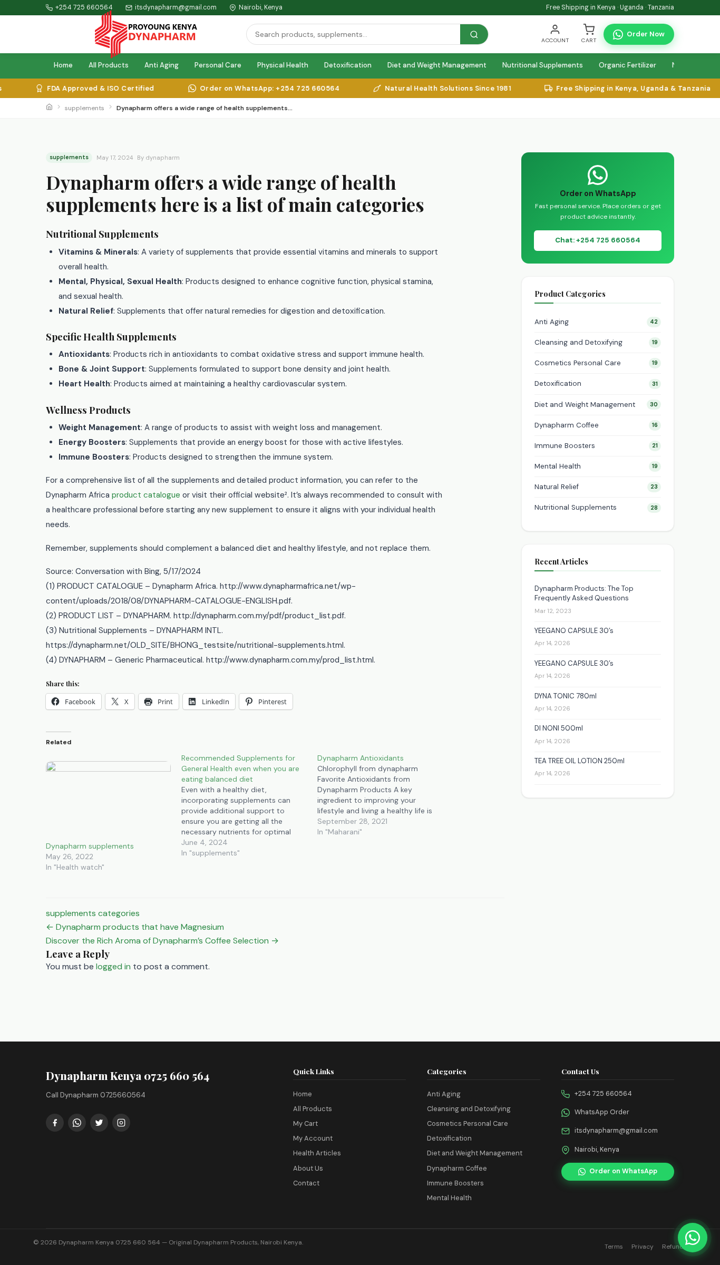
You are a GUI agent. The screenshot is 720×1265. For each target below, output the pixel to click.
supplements (84, 108)
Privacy (642, 1246)
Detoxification (348, 65)
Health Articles (317, 1153)
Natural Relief (596, 486)
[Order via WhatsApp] (692, 1237)
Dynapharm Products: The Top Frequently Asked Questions (584, 593)
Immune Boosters (596, 445)
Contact (306, 1183)
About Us (308, 1168)
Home (63, 65)
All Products (109, 65)
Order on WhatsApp (623, 1170)
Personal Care (217, 65)
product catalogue (146, 495)
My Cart (305, 1123)
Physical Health (282, 65)
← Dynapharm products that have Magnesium (135, 926)
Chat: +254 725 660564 (597, 240)
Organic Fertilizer (627, 65)
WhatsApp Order (602, 1111)
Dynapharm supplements (90, 846)
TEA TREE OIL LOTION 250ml (579, 760)
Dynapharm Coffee (596, 425)
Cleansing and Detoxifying (596, 342)
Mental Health (596, 466)
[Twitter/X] (99, 1123)
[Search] (474, 34)
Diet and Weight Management (437, 65)
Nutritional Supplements (542, 65)
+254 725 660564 (84, 7)
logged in (113, 966)
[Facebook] (55, 1123)
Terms (614, 1246)
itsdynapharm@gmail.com (616, 1130)
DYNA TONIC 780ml (565, 696)
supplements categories (93, 913)
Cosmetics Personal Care (596, 362)
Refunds (674, 1246)
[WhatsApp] (77, 1123)
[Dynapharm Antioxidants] (385, 795)
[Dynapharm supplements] (108, 797)
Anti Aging (161, 65)
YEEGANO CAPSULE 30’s (574, 630)
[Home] (49, 108)
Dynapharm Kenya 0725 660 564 (109, 1242)
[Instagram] (121, 1123)
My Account (313, 1138)
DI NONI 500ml (558, 728)
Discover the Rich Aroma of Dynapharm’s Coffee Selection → (162, 940)
